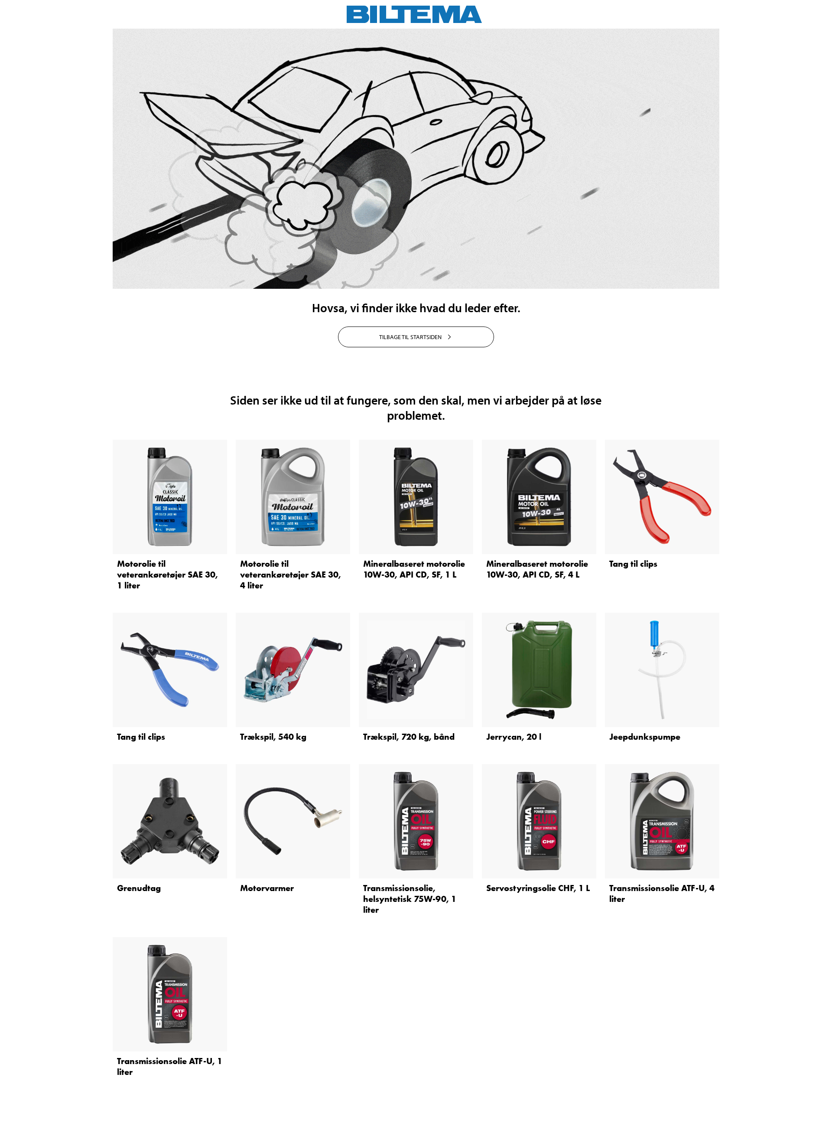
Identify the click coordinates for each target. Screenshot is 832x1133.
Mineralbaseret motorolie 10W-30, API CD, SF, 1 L (414, 569)
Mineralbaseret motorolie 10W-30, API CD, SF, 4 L (537, 569)
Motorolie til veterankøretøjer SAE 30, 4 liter (290, 574)
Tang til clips (633, 563)
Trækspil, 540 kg (273, 736)
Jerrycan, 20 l (513, 736)
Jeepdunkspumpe (644, 736)
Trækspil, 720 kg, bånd (409, 736)
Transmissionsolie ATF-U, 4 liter (662, 893)
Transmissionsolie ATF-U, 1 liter (169, 1066)
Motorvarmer (267, 888)
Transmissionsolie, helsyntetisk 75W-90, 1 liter (409, 898)
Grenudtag (139, 888)
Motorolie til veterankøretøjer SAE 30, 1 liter (167, 574)
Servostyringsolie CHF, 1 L (538, 888)
